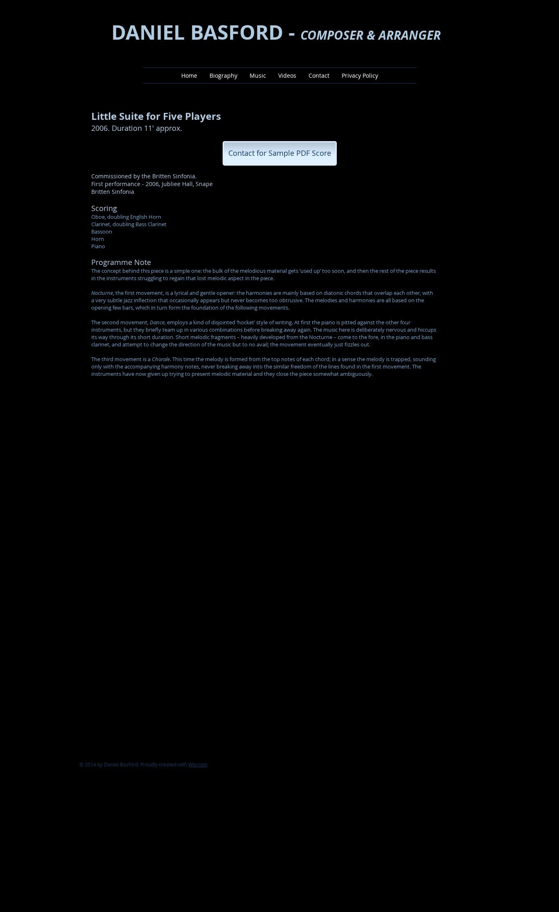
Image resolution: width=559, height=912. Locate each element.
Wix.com (197, 764)
